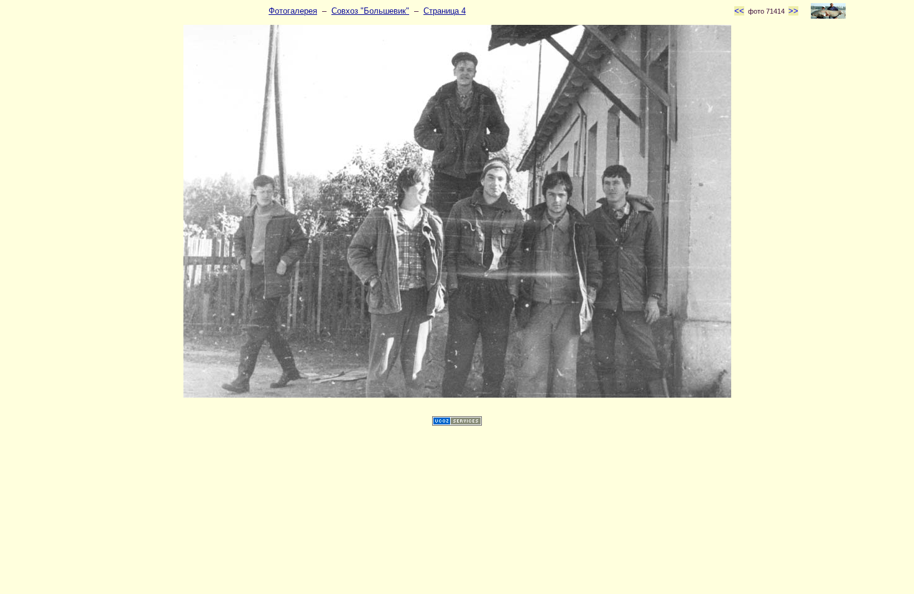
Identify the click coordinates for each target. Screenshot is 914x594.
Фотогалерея (293, 11)
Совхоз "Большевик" (370, 11)
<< (739, 11)
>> (793, 11)
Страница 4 (444, 11)
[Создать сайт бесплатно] (457, 422)
